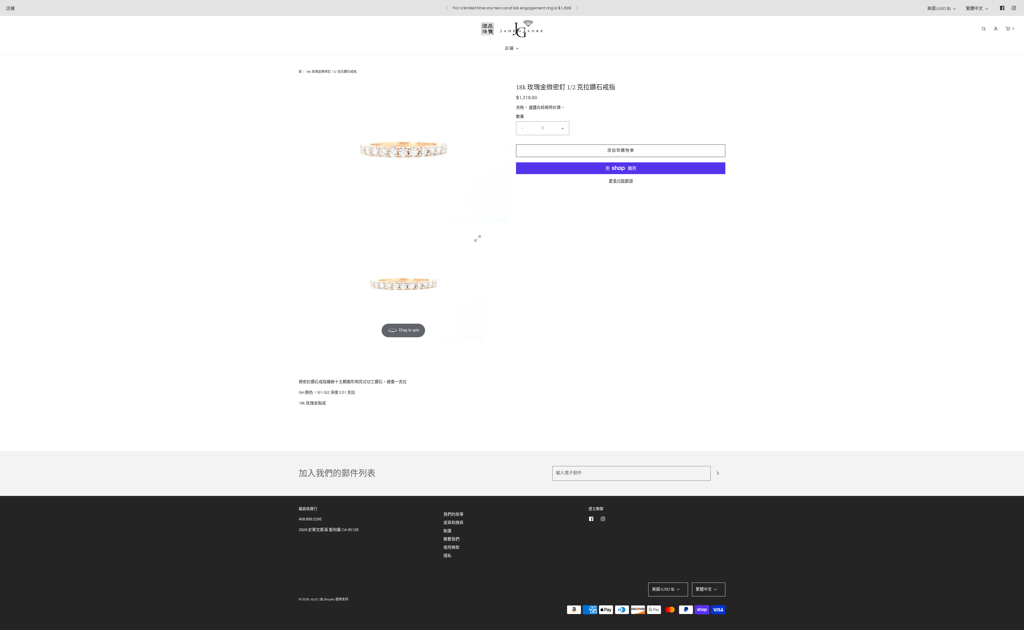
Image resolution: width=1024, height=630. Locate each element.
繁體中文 (975, 8)
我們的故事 (453, 514)
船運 (447, 531)
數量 (520, 117)
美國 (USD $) (939, 8)
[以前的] (447, 8)
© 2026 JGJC (308, 599)
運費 (533, 108)
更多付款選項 (621, 181)
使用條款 (451, 547)
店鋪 (10, 8)
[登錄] (996, 29)
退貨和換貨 (453, 523)
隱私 (447, 556)
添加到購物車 (620, 151)
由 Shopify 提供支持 (334, 599)
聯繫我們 (451, 539)
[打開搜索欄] (984, 28)
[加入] (718, 473)
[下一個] (577, 8)
